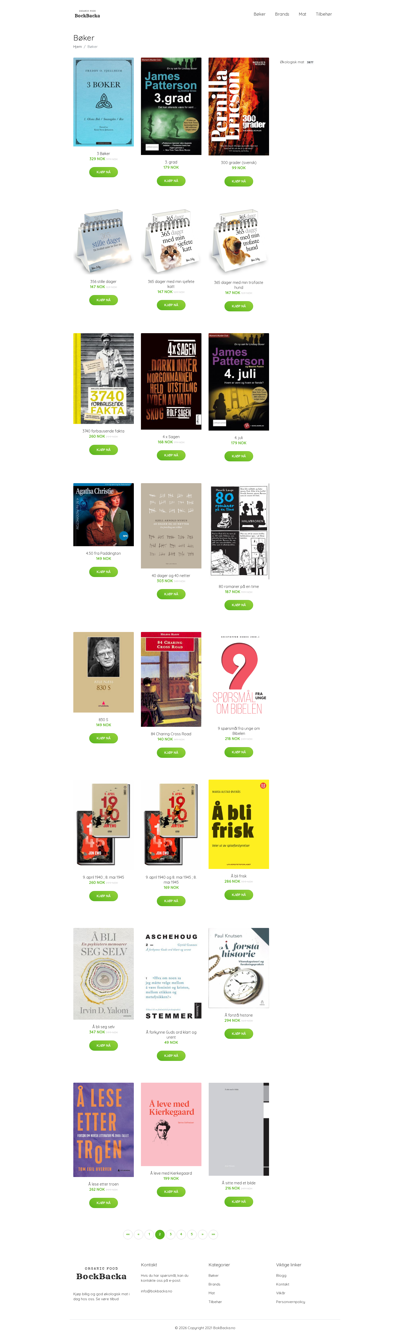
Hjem (77, 46)
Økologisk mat (296, 62)
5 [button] (192, 1234)
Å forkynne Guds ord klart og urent (171, 1035)
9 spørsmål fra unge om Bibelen (239, 731)
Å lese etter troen (103, 1184)
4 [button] (181, 1234)
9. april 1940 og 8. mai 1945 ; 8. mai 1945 (171, 880)
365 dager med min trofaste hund (238, 285)
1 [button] (149, 1234)
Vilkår (280, 1293)
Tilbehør (324, 14)
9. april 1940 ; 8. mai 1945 (103, 877)
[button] (128, 1234)
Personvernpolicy (290, 1302)
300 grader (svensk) (238, 162)
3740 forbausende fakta (103, 431)
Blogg (281, 1275)
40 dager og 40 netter (171, 575)
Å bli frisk (239, 876)
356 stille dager (103, 281)
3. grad (171, 162)
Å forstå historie (239, 1015)
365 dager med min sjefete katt (171, 284)
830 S (103, 719)
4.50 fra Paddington (103, 553)
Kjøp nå (104, 172)
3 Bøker (103, 153)
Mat (302, 14)
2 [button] (160, 1234)
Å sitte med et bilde (239, 1183)
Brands (282, 14)
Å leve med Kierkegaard (171, 1173)
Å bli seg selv (103, 1026)
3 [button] (171, 1234)
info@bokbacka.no (156, 1291)
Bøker (260, 14)
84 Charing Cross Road (171, 734)
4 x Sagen (171, 436)
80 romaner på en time (239, 586)
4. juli (239, 437)
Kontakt (282, 1284)
